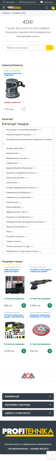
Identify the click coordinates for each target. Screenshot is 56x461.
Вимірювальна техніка (16, 158)
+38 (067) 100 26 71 (39, 448)
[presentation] (53, 376)
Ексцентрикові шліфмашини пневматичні (40, 313)
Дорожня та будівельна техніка (20, 173)
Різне (8, 231)
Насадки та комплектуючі (18, 217)
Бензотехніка (12, 153)
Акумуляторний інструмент (18, 134)
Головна (5, 13)
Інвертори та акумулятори (18, 197)
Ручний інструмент (15, 236)
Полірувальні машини (38, 267)
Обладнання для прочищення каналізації (25, 222)
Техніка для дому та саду (18, 246)
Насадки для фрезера (12, 71)
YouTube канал (48, 2)
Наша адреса (10, 2)
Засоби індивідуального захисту (21, 187)
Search (46, 7)
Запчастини (11, 182)
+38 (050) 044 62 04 (17, 448)
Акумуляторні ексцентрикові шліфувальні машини (29, 139)
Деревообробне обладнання (19, 168)
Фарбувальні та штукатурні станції (22, 251)
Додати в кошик (22, 305)
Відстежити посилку (29, 2)
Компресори (12, 202)
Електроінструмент (15, 177)
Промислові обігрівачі (16, 226)
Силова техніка (13, 241)
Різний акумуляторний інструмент (12, 268)
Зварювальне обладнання (18, 192)
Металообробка (13, 207)
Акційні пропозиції (14, 148)
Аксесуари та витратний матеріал (21, 129)
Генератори (11, 163)
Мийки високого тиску (16, 212)
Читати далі (23, 109)
